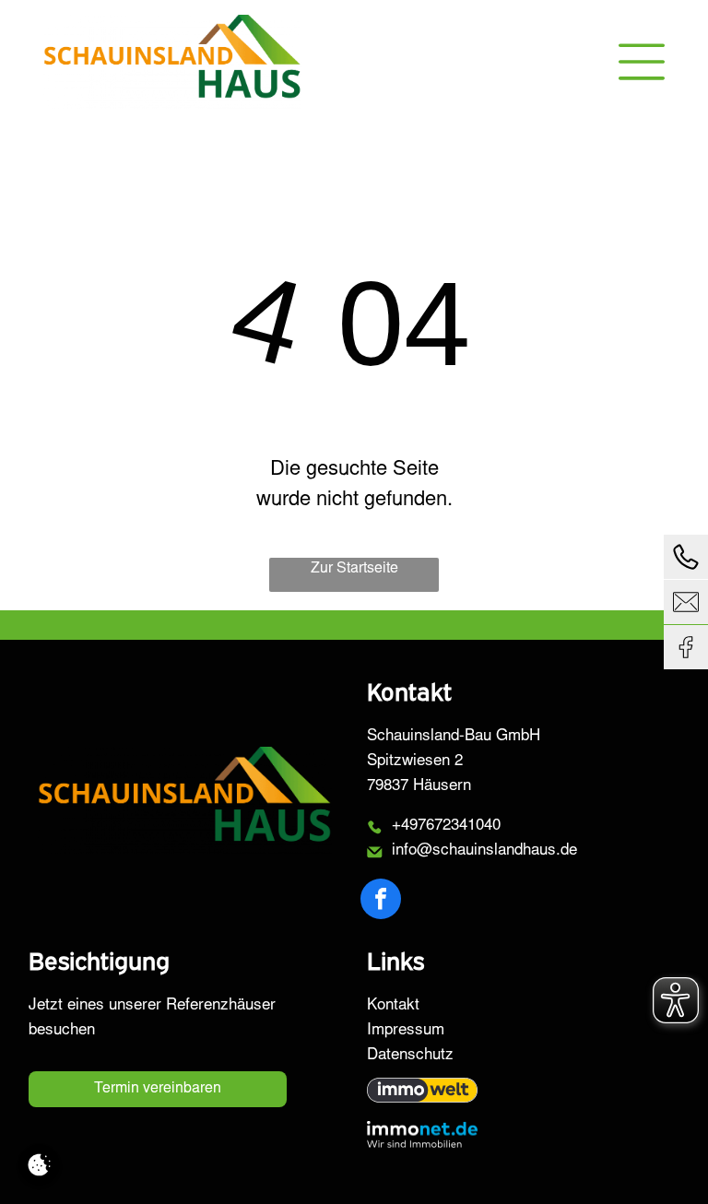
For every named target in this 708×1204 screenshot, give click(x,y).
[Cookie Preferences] (39, 1165)
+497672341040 (446, 826)
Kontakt (393, 1006)
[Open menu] (642, 62)
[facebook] (380, 901)
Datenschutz (410, 1056)
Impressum (405, 1031)
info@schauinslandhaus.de (484, 851)
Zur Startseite (354, 568)
